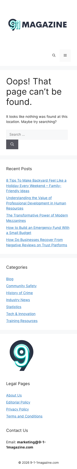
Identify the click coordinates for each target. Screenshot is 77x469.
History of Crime (19, 293)
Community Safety (21, 286)
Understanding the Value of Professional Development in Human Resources (36, 203)
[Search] (12, 144)
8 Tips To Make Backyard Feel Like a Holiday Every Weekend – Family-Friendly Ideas (36, 185)
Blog (9, 279)
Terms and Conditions (24, 416)
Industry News (18, 300)
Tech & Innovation (21, 314)
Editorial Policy (18, 402)
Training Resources (22, 321)
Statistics (13, 307)
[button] (54, 55)
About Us (14, 395)
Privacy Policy (17, 409)
